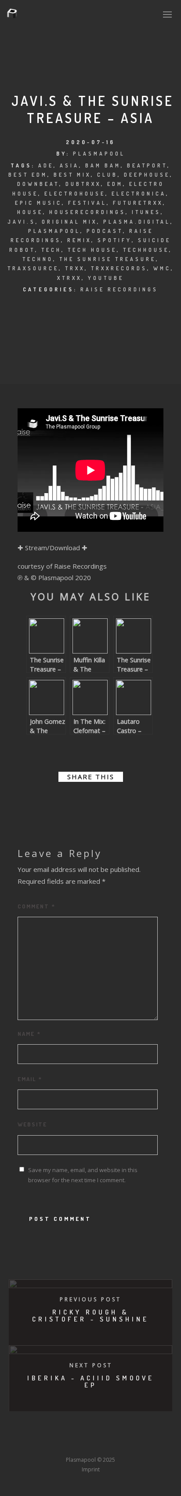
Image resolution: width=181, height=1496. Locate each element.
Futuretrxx (138, 203)
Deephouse (147, 174)
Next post (90, 1365)
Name (29, 1033)
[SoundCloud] (123, 1443)
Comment (36, 906)
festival (87, 203)
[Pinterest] (139, 1443)
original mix (69, 221)
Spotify (115, 240)
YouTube (106, 278)
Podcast (105, 231)
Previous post (90, 1299)
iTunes (146, 212)
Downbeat (38, 184)
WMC (162, 268)
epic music (38, 203)
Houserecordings (87, 212)
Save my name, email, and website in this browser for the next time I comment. (83, 1175)
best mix (72, 174)
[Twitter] (41, 1443)
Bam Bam (103, 165)
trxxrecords (119, 268)
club (107, 174)
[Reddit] (106, 1443)
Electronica (139, 193)
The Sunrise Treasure (107, 259)
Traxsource (33, 268)
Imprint (91, 1469)
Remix (79, 240)
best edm (27, 174)
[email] (130, 800)
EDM (115, 184)
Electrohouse (74, 193)
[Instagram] (74, 1443)
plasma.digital (136, 221)
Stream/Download (52, 547)
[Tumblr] (58, 1443)
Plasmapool (99, 153)
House (30, 212)
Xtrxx (69, 278)
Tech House (92, 250)
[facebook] (51, 800)
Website (32, 1124)
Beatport (147, 165)
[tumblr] (114, 800)
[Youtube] (90, 1443)
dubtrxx (83, 184)
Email (30, 1078)
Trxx (75, 268)
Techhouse (146, 250)
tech (51, 250)
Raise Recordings (119, 289)
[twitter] (67, 800)
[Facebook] (25, 1443)
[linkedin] (82, 800)
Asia (69, 165)
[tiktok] (155, 1443)
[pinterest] (98, 800)
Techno (37, 259)
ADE (46, 165)
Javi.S (21, 221)
